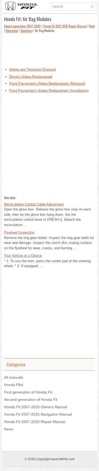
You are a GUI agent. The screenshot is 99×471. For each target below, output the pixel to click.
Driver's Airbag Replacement (30, 77)
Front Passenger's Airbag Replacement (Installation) (48, 91)
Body (92, 26)
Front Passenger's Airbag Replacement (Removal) (47, 83)
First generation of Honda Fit (28, 392)
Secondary (26, 30)
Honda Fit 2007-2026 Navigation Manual (38, 414)
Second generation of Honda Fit (30, 399)
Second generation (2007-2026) (22, 26)
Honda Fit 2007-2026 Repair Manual (65, 26)
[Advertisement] (49, 48)
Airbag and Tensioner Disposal (32, 69)
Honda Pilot (13, 385)
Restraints (12, 30)
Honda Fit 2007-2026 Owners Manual (35, 407)
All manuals (13, 377)
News (8, 429)
